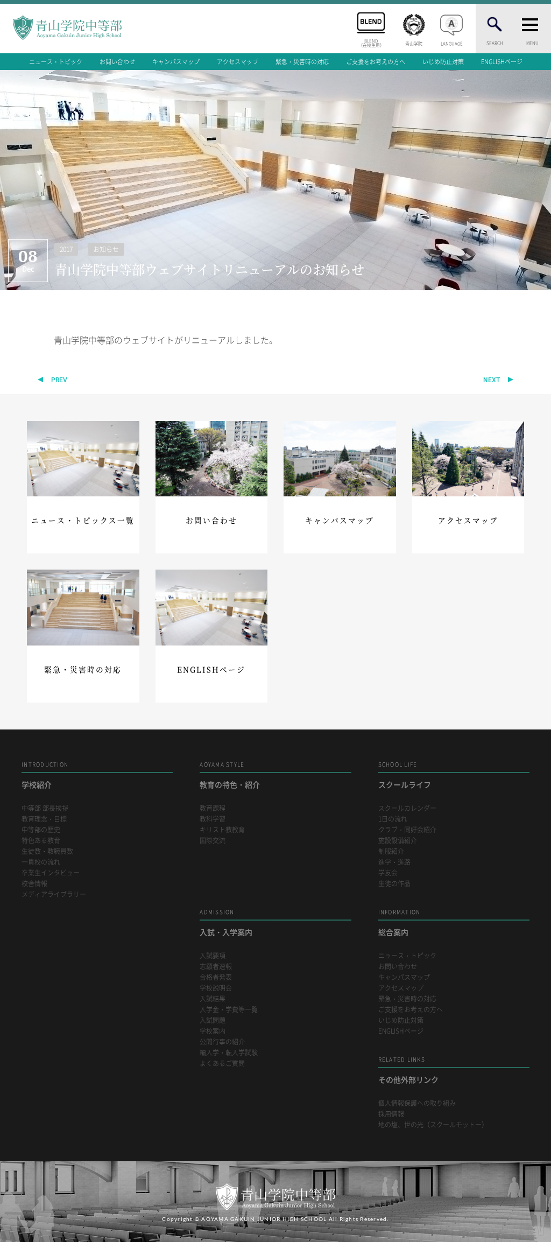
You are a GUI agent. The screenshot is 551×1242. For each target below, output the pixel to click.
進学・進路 (394, 862)
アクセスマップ (237, 61)
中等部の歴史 (41, 830)
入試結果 (212, 999)
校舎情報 (34, 884)
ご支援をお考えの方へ (375, 61)
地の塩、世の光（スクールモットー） (433, 1125)
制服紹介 (391, 851)
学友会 (388, 873)
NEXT (491, 380)
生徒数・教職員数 (47, 851)
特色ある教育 (41, 841)
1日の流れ (392, 819)
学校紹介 (45, 775)
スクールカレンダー (407, 808)
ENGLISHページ (501, 61)
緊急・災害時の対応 (302, 61)
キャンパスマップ (176, 61)
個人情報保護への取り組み (417, 1103)
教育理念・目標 (44, 819)
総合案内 (399, 922)
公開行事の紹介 (222, 1042)
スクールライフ (404, 775)
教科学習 (212, 819)
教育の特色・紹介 (230, 775)
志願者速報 (216, 967)
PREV (59, 380)
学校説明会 (216, 988)
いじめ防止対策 (443, 61)
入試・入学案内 (226, 922)
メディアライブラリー (54, 894)
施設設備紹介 (397, 841)
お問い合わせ (117, 61)
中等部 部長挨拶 (45, 808)
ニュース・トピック (55, 61)
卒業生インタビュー (51, 873)
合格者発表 (216, 977)
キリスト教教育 (222, 830)
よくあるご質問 (222, 1063)
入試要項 (212, 956)
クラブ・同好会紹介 (407, 830)
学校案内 (212, 1031)
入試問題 (212, 1020)
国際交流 (212, 841)
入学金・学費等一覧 (229, 1010)
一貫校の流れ (41, 862)
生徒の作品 (394, 884)
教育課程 (212, 808)
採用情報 (391, 1114)
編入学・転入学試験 (229, 1053)
